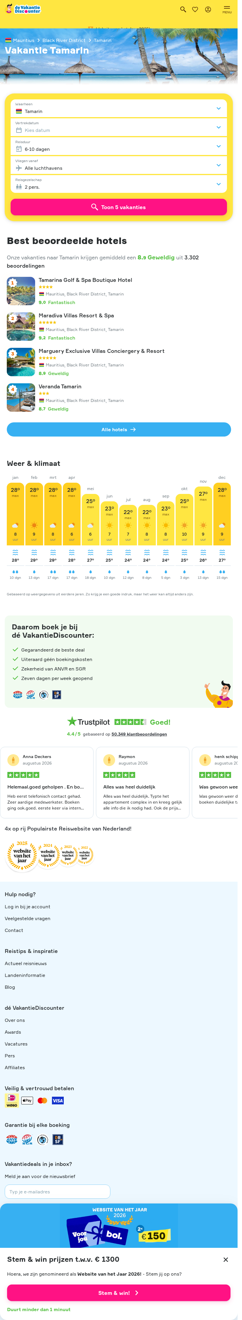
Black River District (64, 40)
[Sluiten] (226, 1260)
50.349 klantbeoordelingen (139, 733)
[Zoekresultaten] (183, 9)
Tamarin (103, 40)
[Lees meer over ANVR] (18, 695)
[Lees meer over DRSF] (57, 695)
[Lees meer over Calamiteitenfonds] (42, 1139)
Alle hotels (114, 429)
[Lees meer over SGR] (31, 695)
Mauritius (23, 40)
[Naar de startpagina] (23, 9)
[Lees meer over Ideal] (44, 695)
